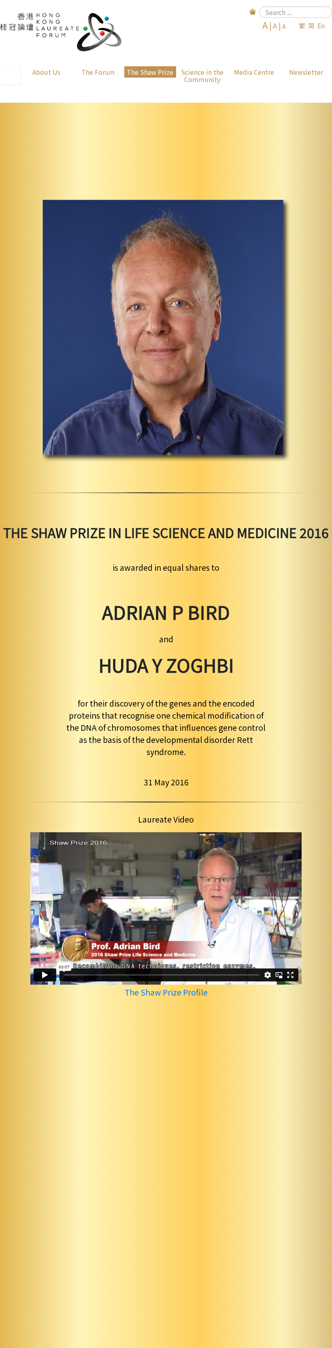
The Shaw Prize (150, 72)
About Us (46, 72)
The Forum (98, 72)
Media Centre (254, 72)
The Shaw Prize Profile (166, 992)
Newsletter (306, 72)
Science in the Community (202, 75)
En (321, 25)
